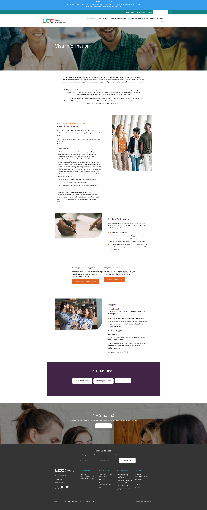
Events (128, 12)
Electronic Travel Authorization (90, 179)
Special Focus (103, 476)
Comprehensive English (106, 474)
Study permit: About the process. (85, 281)
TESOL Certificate (122, 485)
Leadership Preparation (124, 480)
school (129, 239)
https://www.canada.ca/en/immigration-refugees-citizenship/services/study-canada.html (103, 95)
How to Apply (159, 18)
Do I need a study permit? (116, 331)
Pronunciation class (105, 484)
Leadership (83, 474)
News (138, 12)
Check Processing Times (114, 279)
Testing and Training (136, 18)
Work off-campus (122, 381)
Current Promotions (149, 18)
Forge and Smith (147, 501)
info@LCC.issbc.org (60, 482)
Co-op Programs (91, 18)
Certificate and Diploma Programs (118, 18)
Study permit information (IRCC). (118, 352)
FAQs (162, 21)
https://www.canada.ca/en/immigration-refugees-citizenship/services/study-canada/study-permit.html (113, 82)
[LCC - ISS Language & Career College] (54, 22)
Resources (144, 12)
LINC (100, 487)
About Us (133, 12)
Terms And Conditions (91, 501)
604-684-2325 (58, 479)
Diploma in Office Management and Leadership (122, 475)
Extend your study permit (82, 381)
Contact (150, 12)
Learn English (102, 18)
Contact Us (103, 426)
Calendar (138, 484)
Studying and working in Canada (103, 381)
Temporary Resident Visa (67, 179)
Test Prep (102, 479)
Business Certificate (123, 483)
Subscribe (127, 460)
